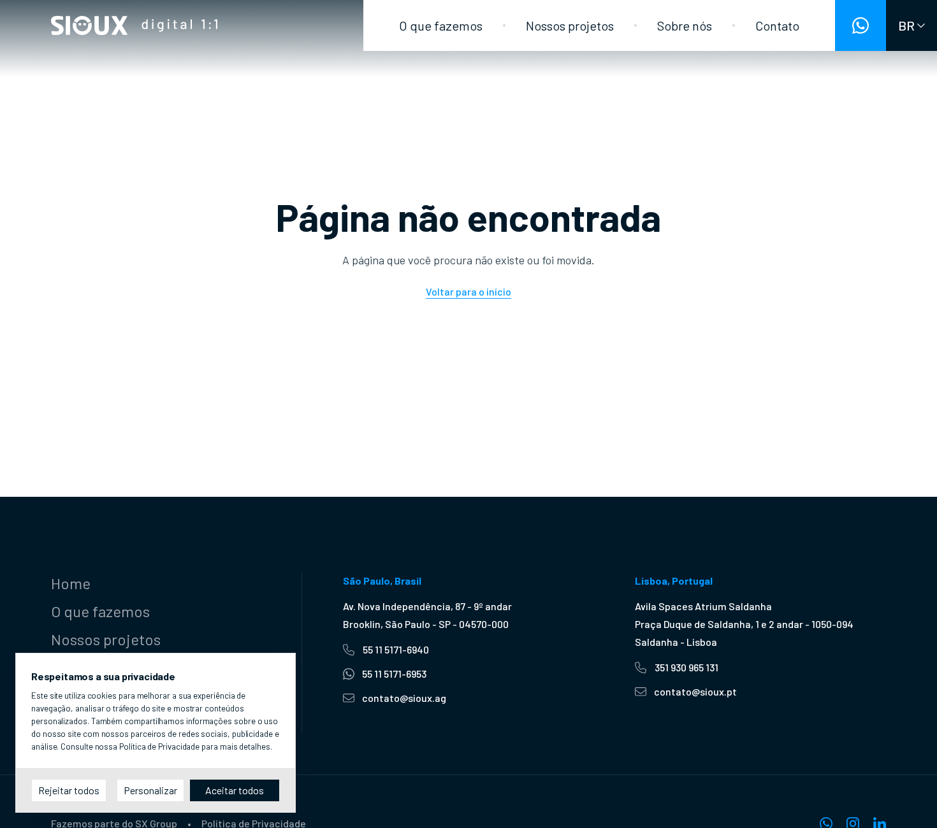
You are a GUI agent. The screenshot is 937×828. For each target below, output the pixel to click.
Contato (777, 25)
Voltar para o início (468, 291)
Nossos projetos (570, 25)
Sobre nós (684, 25)
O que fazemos (441, 25)
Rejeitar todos (68, 790)
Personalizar (150, 790)
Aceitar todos (234, 790)
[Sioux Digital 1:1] (134, 25)
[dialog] (155, 733)
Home (71, 583)
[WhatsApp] (860, 25)
